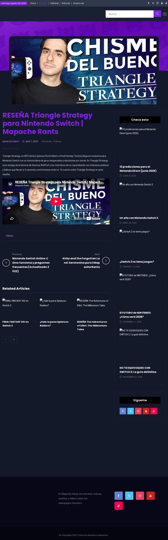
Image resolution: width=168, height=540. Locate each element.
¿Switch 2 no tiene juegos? (137, 261)
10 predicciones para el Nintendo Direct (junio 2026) (138, 169)
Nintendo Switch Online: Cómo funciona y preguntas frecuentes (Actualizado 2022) (31, 263)
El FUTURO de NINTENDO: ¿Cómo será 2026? (135, 315)
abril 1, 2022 (32, 141)
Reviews (43, 3)
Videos (57, 141)
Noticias (66, 3)
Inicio (33, 3)
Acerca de (78, 3)
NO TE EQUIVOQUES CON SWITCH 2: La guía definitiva (138, 370)
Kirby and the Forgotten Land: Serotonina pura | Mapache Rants (81, 261)
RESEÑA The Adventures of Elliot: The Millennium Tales (92, 325)
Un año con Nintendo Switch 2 (139, 218)
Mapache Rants (10, 141)
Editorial (55, 3)
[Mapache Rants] (20, 13)
